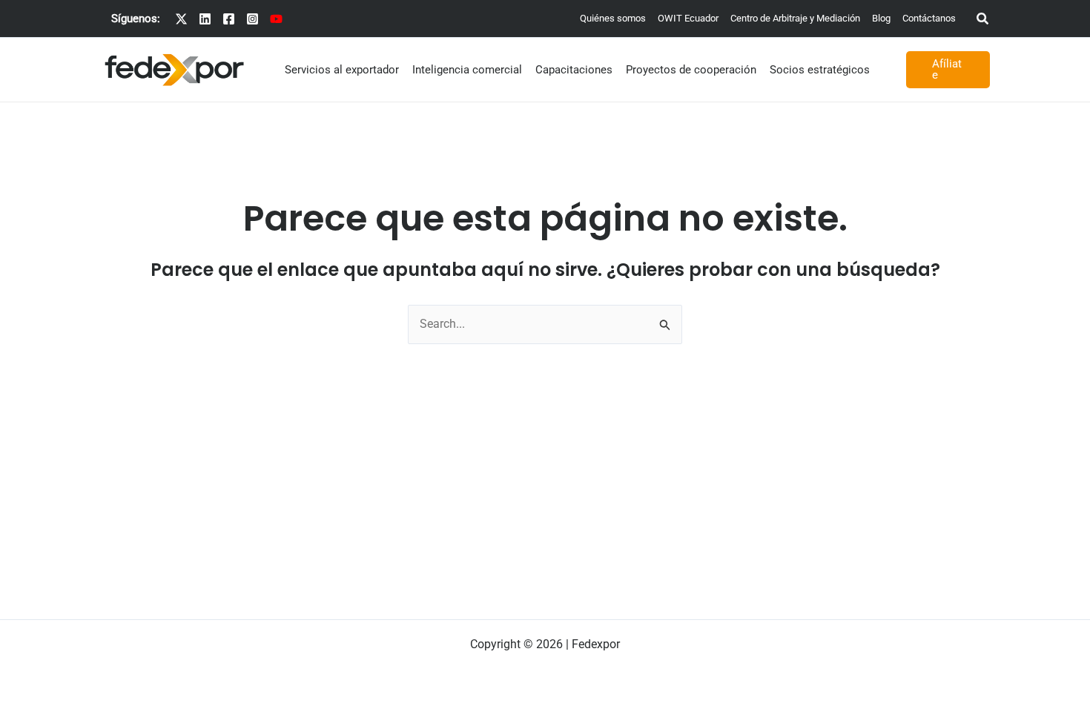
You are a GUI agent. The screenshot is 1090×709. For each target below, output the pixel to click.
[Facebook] (228, 19)
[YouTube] (276, 19)
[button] (983, 20)
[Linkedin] (205, 19)
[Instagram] (252, 19)
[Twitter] (181, 19)
